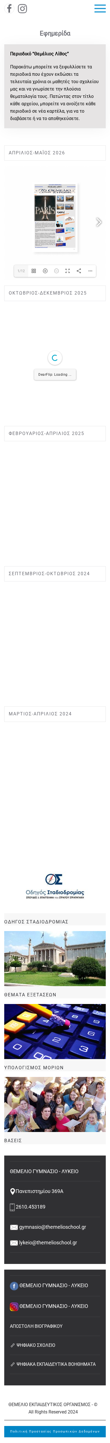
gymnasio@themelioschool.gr (52, 1227)
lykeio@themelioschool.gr (47, 1242)
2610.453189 (30, 1207)
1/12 (21, 271)
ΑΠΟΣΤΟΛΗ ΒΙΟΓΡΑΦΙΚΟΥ (36, 1326)
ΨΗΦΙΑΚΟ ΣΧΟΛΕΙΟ (35, 1345)
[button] (100, 8)
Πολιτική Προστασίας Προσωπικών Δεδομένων (55, 1431)
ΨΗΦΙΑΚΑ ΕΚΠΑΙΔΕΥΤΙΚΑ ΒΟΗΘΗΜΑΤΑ (56, 1364)
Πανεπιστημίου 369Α (39, 1191)
